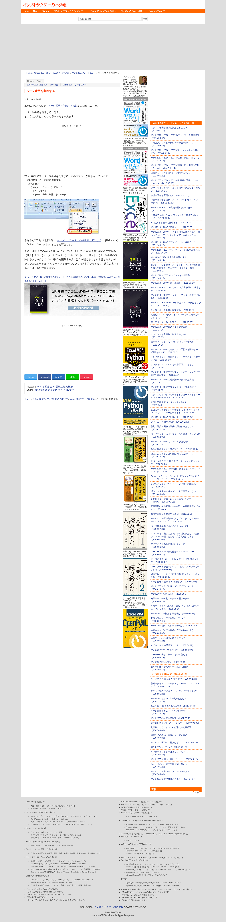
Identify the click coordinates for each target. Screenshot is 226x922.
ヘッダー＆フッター (89, 816)
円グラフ (50, 835)
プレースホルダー (147, 827)
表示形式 (69, 882)
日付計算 (34, 853)
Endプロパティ (50, 880)
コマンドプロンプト (171, 864)
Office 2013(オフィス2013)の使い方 (168, 858)
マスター (174, 824)
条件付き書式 (36, 845)
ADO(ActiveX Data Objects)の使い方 (173, 834)
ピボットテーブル (68, 869)
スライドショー (159, 830)
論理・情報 (52, 853)
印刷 (36, 808)
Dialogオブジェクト (89, 872)
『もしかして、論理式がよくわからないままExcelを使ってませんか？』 (56, 900)
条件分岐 (34, 861)
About (36, 11)
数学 (93, 853)
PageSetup (75, 872)
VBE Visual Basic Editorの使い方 (135, 802)
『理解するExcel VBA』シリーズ (39, 897)
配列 (41, 861)
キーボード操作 (61, 835)
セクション (75, 816)
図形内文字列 (50, 872)
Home (27, 11)
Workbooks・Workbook (60, 864)
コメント (55, 885)
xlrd (145, 883)
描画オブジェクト (64, 808)
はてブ (58, 377)
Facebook (45, 377)
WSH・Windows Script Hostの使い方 (136, 807)
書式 (127, 816)
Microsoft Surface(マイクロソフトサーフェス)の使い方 (146, 875)
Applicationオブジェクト (40, 864)
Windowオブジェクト (77, 822)
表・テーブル (58, 824)
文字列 (72, 853)
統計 (98, 853)
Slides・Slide (164, 824)
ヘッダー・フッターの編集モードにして (79, 240)
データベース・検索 (54, 832)
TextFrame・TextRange (135, 830)
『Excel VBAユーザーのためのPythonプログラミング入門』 (146, 892)
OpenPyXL (130, 883)
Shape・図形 (70, 824)
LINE (72, 377)
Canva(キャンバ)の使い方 (132, 889)
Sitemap (46, 11)
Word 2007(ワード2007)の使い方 (138, 848)
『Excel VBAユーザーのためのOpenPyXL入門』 (141, 897)
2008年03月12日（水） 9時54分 (42, 85)
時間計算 (43, 853)
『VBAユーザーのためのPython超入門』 (138, 895)
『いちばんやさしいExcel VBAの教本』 (42, 889)
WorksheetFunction (38, 869)
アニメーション (173, 830)
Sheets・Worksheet (78, 864)
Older (39, 81)
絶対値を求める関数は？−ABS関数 (54, 390)
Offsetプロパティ (64, 880)
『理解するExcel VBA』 (132, 11)
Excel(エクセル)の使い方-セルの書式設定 (43, 842)
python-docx (146, 885)
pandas (164, 883)
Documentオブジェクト (39, 816)
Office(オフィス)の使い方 (131, 836)
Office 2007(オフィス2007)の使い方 (51, 73)
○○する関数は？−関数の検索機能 (55, 386)
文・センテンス (52, 822)
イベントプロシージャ (62, 861)
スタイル (64, 819)
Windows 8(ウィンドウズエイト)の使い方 (141, 870)
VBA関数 (48, 861)
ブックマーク (46, 824)
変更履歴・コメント (84, 824)
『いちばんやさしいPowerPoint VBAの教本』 (45, 892)
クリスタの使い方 (184, 889)
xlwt (150, 883)
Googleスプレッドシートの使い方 (135, 810)
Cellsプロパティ (37, 880)
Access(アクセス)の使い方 (132, 834)
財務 (78, 853)
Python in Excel (175, 883)
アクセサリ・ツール (154, 864)
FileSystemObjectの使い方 (132, 804)
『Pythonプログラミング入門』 (69, 11)
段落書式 (43, 808)
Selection (55, 819)
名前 (43, 832)
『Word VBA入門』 (158, 11)
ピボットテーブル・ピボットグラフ (49, 838)
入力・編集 (35, 806)
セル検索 (78, 885)
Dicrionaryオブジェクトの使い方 (158, 804)
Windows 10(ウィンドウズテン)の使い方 (174, 870)
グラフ (33, 835)
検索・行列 (63, 853)
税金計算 (85, 853)
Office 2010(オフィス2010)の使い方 (136, 858)
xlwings (139, 883)
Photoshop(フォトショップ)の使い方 (160, 889)
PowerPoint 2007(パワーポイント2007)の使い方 (144, 851)
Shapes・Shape (37, 872)
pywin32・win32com (171, 885)
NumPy (156, 883)
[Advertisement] (113, 46)
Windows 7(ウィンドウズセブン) (138, 867)
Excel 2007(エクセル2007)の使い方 (166, 848)
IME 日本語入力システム (135, 864)
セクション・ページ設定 (50, 806)
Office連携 (34, 824)
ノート (148, 830)
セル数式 (69, 885)
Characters (91, 866)
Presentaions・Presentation (136, 824)
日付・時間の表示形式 (65, 845)
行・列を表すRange (56, 882)
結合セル (87, 885)
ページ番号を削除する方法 (63, 105)
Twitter (31, 377)
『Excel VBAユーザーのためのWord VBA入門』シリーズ (49, 894)
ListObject (34, 866)
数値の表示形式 (49, 845)
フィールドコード (68, 806)
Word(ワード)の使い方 (35, 802)
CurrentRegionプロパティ (83, 880)
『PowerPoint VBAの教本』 (103, 11)
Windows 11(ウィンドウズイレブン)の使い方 (143, 872)
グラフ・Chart (61, 866)
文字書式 (52, 808)
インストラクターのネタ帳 (44, 4)
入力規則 (34, 885)
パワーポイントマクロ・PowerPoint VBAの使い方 (142, 820)
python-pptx (157, 885)
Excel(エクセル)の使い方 (36, 828)
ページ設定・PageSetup (60, 816)
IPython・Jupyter (132, 885)
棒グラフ (41, 835)
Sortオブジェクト (47, 866)
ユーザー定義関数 (84, 869)
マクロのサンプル (79, 861)
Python (124, 879)
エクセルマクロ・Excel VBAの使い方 (41, 857)
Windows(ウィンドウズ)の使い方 (135, 860)
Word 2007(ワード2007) (83, 73)
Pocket (86, 377)
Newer (30, 81)
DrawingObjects (63, 872)
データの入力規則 (72, 838)
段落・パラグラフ (37, 822)
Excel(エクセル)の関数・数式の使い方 (42, 849)
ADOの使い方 (156, 802)
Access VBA (151, 834)
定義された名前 (53, 869)
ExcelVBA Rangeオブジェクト (38, 876)
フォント (63, 822)
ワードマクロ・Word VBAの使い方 (40, 812)
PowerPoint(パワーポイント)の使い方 (137, 813)
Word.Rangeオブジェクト (40, 819)
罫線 (62, 885)
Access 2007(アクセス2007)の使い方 (140, 854)
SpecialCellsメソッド (38, 882)
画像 (170, 827)
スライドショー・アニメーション (144, 816)
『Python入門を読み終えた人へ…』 (136, 900)
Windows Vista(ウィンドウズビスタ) (166, 867)
